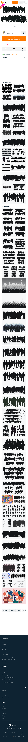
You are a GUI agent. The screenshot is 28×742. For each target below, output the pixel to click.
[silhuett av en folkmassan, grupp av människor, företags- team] (13, 401)
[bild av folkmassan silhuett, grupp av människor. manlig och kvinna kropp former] (6, 373)
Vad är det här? (15, 54)
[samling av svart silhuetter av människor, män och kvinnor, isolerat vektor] (13, 531)
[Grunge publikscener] (9, 207)
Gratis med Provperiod (14, 38)
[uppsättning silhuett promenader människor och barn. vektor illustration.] (9, 199)
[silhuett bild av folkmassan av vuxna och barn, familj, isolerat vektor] (8, 637)
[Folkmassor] (7, 87)
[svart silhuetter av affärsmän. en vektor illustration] (6, 191)
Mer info (5, 56)
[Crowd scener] (21, 208)
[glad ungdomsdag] (7, 236)
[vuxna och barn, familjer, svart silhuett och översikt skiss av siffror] (13, 648)
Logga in (21, 2)
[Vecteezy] (2, 2)
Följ (23, 33)
